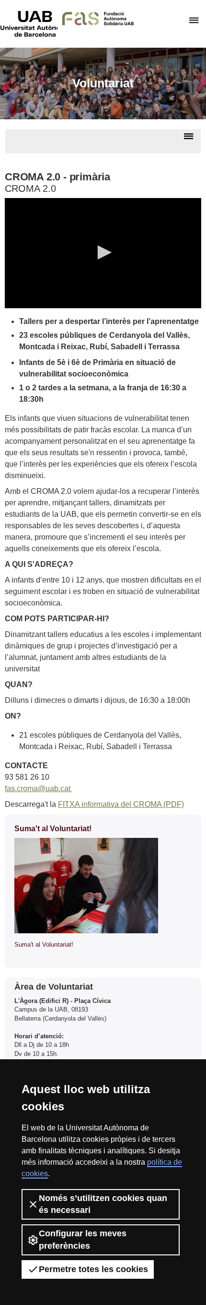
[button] (103, 252)
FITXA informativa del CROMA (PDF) (121, 804)
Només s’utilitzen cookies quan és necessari (103, 1204)
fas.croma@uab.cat (38, 788)
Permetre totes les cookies (93, 1269)
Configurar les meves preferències (82, 1239)
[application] (103, 253)
